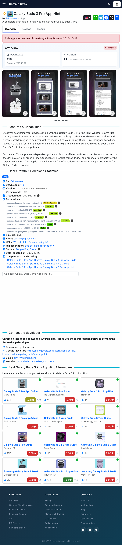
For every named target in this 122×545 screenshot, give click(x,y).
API (10, 518)
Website (18, 242)
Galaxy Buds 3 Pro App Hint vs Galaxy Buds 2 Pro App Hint (40, 267)
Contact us (86, 514)
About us (85, 500)
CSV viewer (50, 518)
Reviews (26, 28)
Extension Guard (17, 509)
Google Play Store (25, 249)
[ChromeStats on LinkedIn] (83, 529)
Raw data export (17, 528)
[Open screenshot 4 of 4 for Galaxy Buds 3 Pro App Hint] (102, 93)
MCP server (15, 523)
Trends (41, 28)
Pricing (48, 500)
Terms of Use (87, 518)
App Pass (13, 500)
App (23, 18)
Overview (10, 28)
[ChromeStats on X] (96, 529)
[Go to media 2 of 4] (59, 121)
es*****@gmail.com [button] (25, 238)
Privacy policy (37, 242)
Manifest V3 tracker (54, 514)
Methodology (87, 505)
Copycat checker (53, 509)
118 (22, 184)
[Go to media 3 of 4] (63, 121)
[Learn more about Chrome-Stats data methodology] (38, 249)
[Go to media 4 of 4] (66, 121)
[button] (4, 4)
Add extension (51, 523)
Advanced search (53, 505)
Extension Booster (17, 514)
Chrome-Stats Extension (21, 505)
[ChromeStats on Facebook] (90, 529)
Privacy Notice (88, 523)
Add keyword (51, 528)
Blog (83, 509)
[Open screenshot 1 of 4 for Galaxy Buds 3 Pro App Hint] (15, 93)
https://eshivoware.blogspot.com (35, 361)
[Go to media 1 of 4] (55, 121)
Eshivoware (11, 18)
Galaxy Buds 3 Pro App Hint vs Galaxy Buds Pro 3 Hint (38, 263)
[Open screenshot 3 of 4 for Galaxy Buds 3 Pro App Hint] (73, 93)
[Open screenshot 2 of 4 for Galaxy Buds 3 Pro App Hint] (44, 93)
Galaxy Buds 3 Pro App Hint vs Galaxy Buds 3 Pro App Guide (41, 259)
